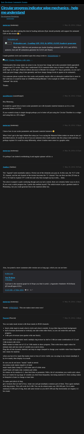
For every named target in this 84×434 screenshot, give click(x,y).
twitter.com (9, 273)
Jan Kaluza (10, 277)
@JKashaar (8, 280)
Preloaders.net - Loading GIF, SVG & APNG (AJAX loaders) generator (44, 43)
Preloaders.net (13, 39)
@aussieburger (53, 56)
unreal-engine (10, 18)
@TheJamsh (13, 308)
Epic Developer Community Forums (14, 2)
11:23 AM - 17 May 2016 (14, 290)
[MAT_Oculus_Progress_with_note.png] (18, 60)
